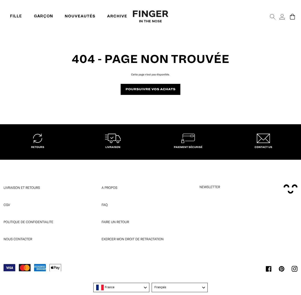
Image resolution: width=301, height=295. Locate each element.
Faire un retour (115, 222)
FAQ (105, 205)
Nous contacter (18, 239)
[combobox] (121, 287)
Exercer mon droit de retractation (133, 239)
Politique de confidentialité (28, 222)
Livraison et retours (22, 188)
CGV (7, 205)
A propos (109, 188)
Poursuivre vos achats (151, 89)
